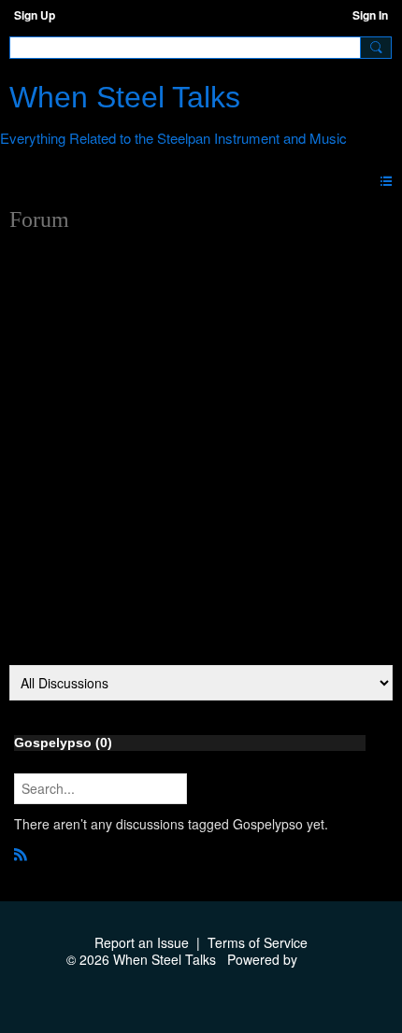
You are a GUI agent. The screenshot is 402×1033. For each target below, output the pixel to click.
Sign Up (34, 15)
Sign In (370, 15)
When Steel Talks (124, 97)
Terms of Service (258, 942)
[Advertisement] (201, 455)
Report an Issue (141, 942)
